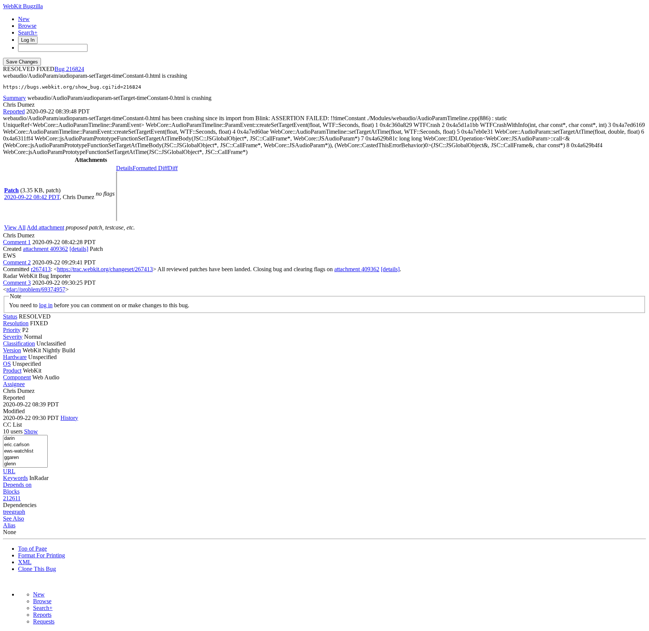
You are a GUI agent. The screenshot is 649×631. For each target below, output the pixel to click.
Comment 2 (17, 262)
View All (15, 227)
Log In (28, 40)
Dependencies (19, 505)
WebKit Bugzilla (23, 6)
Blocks (11, 491)
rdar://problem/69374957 (35, 289)
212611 (12, 498)
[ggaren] (25, 457)
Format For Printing (41, 555)
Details (124, 168)
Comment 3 (17, 282)
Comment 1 (17, 242)
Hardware (15, 357)
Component (17, 377)
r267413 (41, 269)
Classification (19, 343)
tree (7, 512)
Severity (13, 337)
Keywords (15, 478)
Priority (12, 330)
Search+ (28, 32)
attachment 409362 (45, 249)
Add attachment (45, 227)
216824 (75, 69)
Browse (27, 26)
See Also (13, 518)
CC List (12, 424)
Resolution (16, 323)
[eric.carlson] (25, 445)
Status (10, 316)
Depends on (17, 485)
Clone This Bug (37, 569)
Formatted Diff (150, 168)
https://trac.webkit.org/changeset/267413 (105, 269)
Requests (43, 621)
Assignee (14, 384)
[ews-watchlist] (25, 451)
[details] (78, 249)
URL (9, 471)
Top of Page (32, 548)
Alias (9, 525)
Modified (14, 411)
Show (31, 431)
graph (18, 512)
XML (25, 562)
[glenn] (25, 464)
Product (12, 370)
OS (7, 364)
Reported (14, 111)
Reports (42, 614)
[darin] (25, 438)
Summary (14, 98)
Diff (173, 168)
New (24, 19)
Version (12, 350)
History (69, 418)
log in (46, 305)
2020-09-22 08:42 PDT (32, 197)
